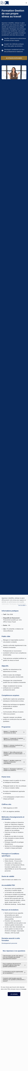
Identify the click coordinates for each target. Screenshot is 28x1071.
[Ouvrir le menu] (26, 3)
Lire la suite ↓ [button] (22, 605)
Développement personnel (9, 943)
